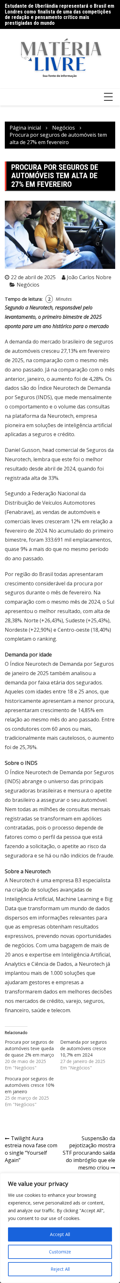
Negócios (28, 284)
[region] (60, 1228)
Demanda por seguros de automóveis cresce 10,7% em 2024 (83, 1048)
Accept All (60, 1234)
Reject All (60, 1269)
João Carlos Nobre (89, 277)
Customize (60, 1252)
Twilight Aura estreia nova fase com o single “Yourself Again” (31, 1149)
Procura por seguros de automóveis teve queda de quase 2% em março (29, 1048)
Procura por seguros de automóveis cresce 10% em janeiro (29, 1085)
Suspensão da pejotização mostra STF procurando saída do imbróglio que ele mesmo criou (89, 1153)
